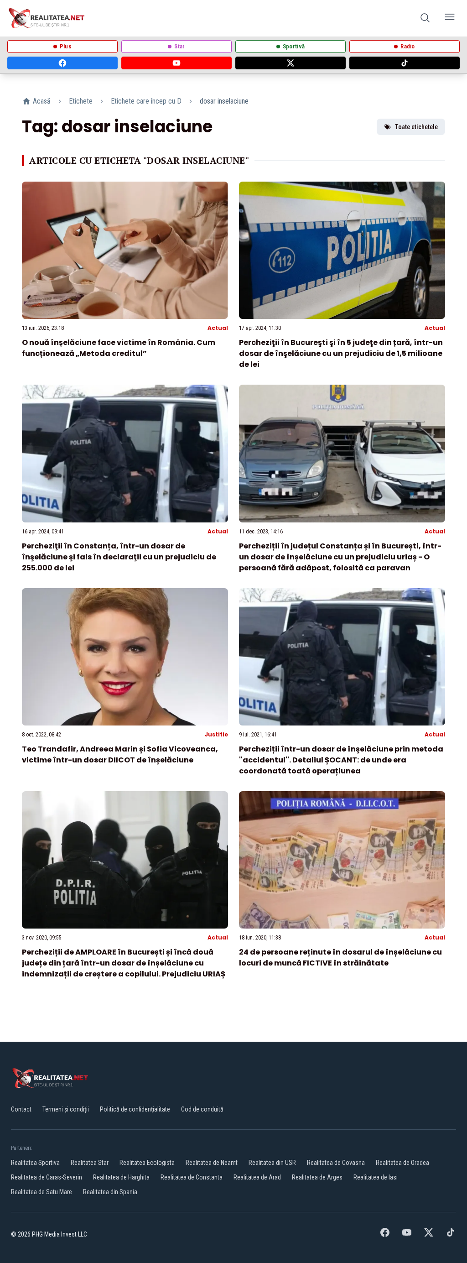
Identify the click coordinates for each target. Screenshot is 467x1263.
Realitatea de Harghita (121, 1177)
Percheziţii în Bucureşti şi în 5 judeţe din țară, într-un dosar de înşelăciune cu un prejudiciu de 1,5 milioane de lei (341, 353)
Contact (21, 1109)
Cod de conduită (202, 1109)
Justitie (216, 734)
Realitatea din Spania (110, 1191)
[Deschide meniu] (450, 18)
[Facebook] (62, 63)
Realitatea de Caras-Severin (46, 1177)
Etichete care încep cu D (146, 101)
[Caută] (425, 18)
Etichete (81, 101)
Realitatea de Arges (317, 1177)
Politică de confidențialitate (135, 1109)
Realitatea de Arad (257, 1177)
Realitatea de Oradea (402, 1162)
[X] (290, 63)
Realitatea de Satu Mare (41, 1191)
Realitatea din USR (272, 1162)
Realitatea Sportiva (35, 1162)
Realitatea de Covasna (336, 1162)
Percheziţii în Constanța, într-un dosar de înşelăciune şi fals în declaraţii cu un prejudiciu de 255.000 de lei (119, 557)
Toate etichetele (416, 126)
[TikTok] (404, 63)
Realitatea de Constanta (192, 1177)
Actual (218, 328)
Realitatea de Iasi (375, 1177)
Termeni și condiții (65, 1109)
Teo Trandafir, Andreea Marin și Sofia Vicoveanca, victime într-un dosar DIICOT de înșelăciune (120, 754)
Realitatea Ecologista (147, 1162)
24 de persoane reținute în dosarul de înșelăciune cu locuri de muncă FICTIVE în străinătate (340, 957)
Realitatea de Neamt (212, 1162)
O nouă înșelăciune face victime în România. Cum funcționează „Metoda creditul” (118, 348)
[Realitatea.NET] (47, 18)
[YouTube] (176, 63)
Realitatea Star (90, 1162)
